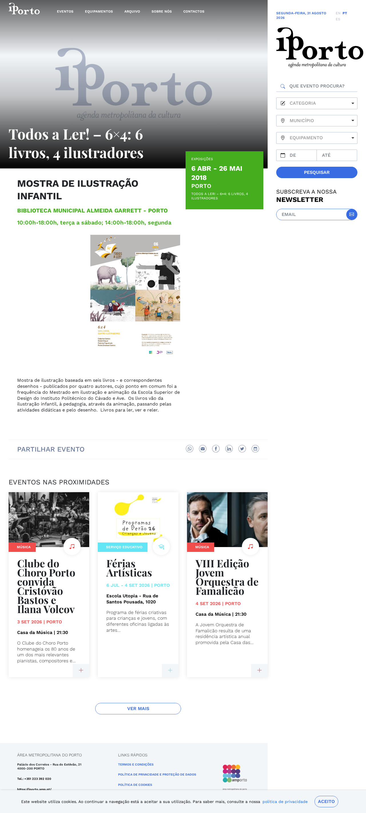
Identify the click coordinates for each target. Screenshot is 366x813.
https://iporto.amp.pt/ (34, 789)
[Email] (202, 448)
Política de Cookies (135, 785)
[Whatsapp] (189, 448)
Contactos (193, 11)
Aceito (326, 801)
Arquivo (132, 11)
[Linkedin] (229, 448)
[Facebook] (216, 448)
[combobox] (316, 103)
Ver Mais (138, 708)
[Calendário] (255, 448)
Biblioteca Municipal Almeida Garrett (79, 210)
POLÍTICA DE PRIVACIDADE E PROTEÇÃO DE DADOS (157, 774)
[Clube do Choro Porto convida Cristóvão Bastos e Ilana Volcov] (81, 670)
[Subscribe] (351, 214)
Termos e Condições (136, 764)
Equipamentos (99, 11)
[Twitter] (242, 448)
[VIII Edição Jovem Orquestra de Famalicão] (259, 670)
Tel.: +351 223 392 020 (34, 779)
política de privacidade (285, 801)
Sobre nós (162, 11)
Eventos (65, 11)
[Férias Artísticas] (170, 670)
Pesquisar (317, 172)
